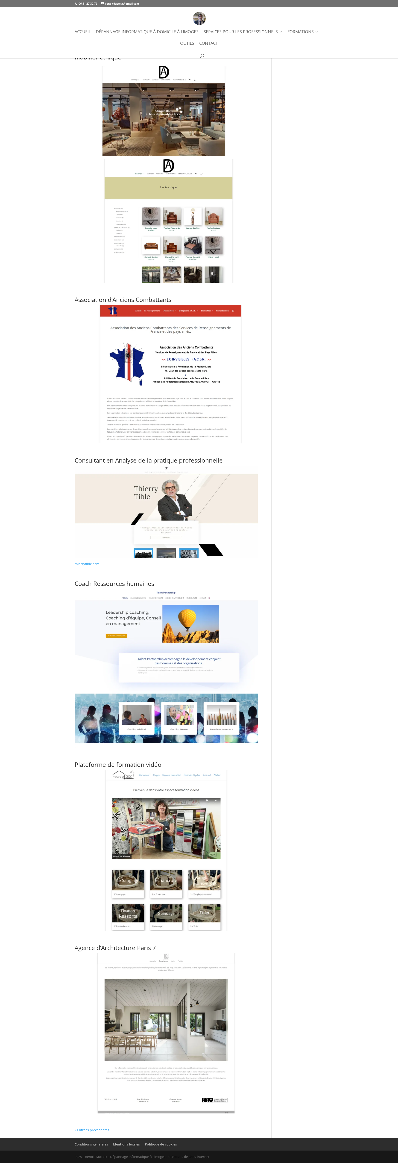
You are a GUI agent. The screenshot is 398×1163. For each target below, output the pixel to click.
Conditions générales (91, 1144)
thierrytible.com (87, 564)
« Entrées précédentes (92, 1130)
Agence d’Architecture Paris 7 (115, 948)
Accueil (83, 32)
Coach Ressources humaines (114, 583)
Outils (187, 43)
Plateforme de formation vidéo (118, 764)
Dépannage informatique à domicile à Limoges (147, 32)
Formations (300, 32)
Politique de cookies (161, 1144)
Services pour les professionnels (241, 32)
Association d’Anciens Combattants (123, 299)
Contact (208, 43)
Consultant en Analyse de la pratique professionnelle (149, 460)
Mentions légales (126, 1144)
